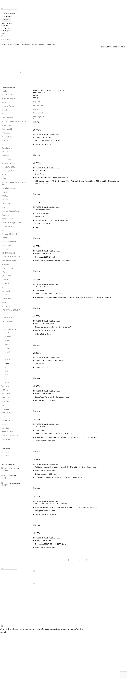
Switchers (4, 91)
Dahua (6, 382)
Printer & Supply (7, 268)
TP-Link (7, 352)
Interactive (5, 428)
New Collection (112, 574)
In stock (6, 456)
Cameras (4, 114)
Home (35, 90)
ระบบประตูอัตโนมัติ (8, 171)
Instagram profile (113, 571)
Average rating (38, 105)
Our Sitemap (90, 589)
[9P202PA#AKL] (4, 484)
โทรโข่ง (4, 175)
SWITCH (4, 200)
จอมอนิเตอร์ (5, 291)
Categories (5, 60)
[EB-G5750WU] (4, 469)
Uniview (7, 359)
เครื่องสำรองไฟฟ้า (7, 219)
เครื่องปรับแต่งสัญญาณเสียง (11, 222)
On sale (6, 452)
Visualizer (5, 192)
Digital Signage (6, 125)
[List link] (16, 594)
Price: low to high (39, 113)
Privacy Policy (91, 571)
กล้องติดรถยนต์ (6, 226)
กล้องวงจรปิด (6, 159)
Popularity (36, 102)
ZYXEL (7, 356)
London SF (69, 574)
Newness (36, 109)
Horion (4, 302)
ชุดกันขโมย (5, 439)
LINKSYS (7, 344)
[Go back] (3, 50)
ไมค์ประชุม (5, 386)
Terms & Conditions (93, 578)
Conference (5, 420)
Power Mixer (5, 413)
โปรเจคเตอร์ (5, 409)
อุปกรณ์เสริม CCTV (8, 167)
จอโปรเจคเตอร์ (6, 245)
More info (3, 632)
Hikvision (7, 337)
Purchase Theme (113, 589)
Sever (3, 207)
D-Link (6, 333)
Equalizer (4, 280)
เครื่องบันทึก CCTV (8, 163)
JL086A (37, 386)
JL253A (37, 419)
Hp (5, 367)
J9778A (37, 130)
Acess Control (6, 299)
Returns (89, 574)
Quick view (35, 125)
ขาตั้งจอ (4, 295)
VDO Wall (4, 196)
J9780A (37, 202)
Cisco (6, 378)
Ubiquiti (7, 348)
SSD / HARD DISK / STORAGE (12, 257)
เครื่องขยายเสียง (7, 432)
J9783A (37, 316)
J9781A (37, 246)
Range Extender (8, 321)
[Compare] (41, 125)
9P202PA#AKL (14, 483)
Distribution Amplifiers (9, 98)
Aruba (6, 363)
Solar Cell (5, 140)
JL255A (37, 496)
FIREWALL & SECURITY (12, 310)
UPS (3, 287)
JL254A (37, 459)
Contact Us (90, 582)
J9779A (37, 163)
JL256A (37, 533)
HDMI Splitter (6, 137)
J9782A (37, 279)
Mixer (3, 405)
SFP (4, 325)
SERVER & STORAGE (9, 436)
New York (68, 571)
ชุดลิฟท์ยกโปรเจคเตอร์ (9, 188)
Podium (4, 178)
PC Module (5, 390)
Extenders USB (6, 129)
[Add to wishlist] (46, 125)
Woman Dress (112, 578)
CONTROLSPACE (8, 253)
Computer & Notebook (9, 234)
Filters (35, 95)
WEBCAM (5, 397)
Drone (3, 230)
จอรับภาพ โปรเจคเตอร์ (9, 106)
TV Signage (5, 133)
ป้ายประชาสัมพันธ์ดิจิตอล (10, 211)
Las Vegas (68, 589)
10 (90, 560)
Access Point (7, 318)
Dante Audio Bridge (8, 95)
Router (5, 314)
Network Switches (9, 329)
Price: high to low (39, 117)
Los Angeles (69, 582)
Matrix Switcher (6, 148)
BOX (3, 416)
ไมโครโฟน (5, 401)
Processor (5, 249)
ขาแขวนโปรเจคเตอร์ (8, 241)
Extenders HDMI (7, 118)
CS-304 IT (13, 476)
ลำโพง (3, 272)
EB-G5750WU (14, 468)
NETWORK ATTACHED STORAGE (14, 121)
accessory (5, 264)
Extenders (5, 152)
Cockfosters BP (70, 578)
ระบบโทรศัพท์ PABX (8, 261)
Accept (10, 632)
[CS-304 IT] (4, 477)
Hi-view (7, 340)
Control (4, 110)
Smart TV (4, 238)
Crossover (5, 215)
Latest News (90, 586)
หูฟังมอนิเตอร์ (6, 276)
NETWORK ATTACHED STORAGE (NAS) (14, 183)
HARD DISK (5, 394)
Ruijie (6, 371)
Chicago (68, 586)
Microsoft (4, 424)
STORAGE (5, 283)
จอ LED (4, 144)
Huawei (4, 102)
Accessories (5, 203)
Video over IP (6, 156)
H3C (6, 375)
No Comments (53, 578)
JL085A (37, 353)
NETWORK (5, 306)
